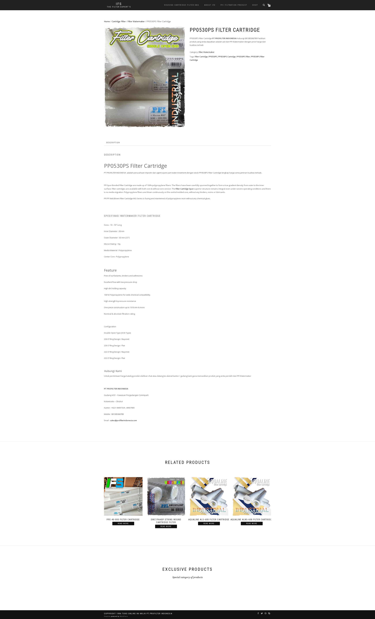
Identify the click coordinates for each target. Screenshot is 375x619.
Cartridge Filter (119, 21)
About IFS (209, 5)
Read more (123, 523)
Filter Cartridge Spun (185, 188)
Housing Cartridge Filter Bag (181, 5)
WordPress (123, 616)
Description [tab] (113, 142)
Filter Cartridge (201, 56)
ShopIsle (107, 616)
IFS (119, 4)
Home (107, 21)
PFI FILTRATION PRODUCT (234, 5)
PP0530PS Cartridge (227, 56)
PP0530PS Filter (243, 56)
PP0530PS (213, 56)
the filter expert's (119, 7)
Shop (255, 5)
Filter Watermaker (136, 21)
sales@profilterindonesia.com (123, 420)
